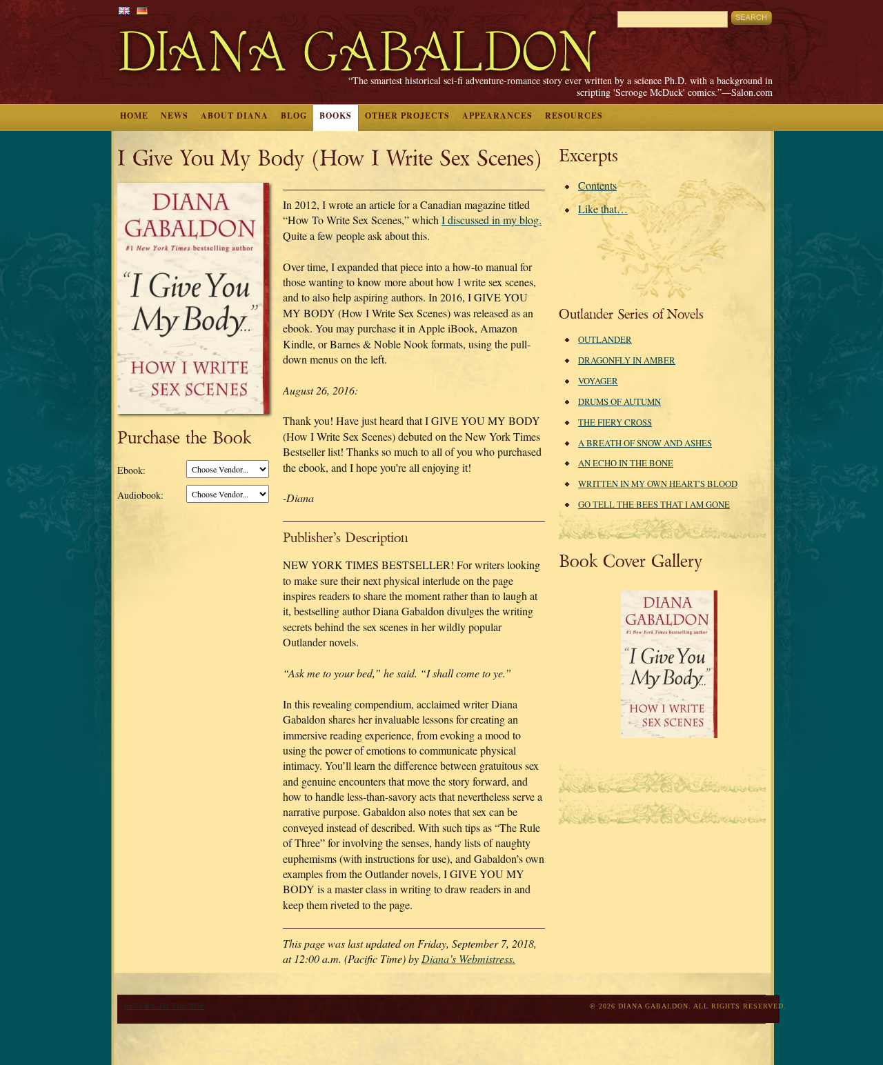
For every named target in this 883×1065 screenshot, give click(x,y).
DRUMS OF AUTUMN (619, 401)
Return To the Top (164, 1006)
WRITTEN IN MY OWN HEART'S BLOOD (657, 483)
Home (134, 115)
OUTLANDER (605, 339)
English (124, 10)
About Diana (234, 115)
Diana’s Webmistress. (468, 958)
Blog (294, 115)
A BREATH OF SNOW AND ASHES (645, 443)
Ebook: (131, 470)
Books (335, 115)
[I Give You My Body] (669, 734)
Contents (597, 185)
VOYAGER (598, 381)
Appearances (497, 115)
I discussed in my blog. (492, 219)
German (142, 10)
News (174, 115)
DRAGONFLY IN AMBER (626, 360)
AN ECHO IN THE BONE (625, 463)
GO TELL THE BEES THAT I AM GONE (654, 504)
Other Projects (407, 115)
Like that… (603, 208)
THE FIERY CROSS (615, 422)
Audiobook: (140, 494)
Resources (574, 115)
